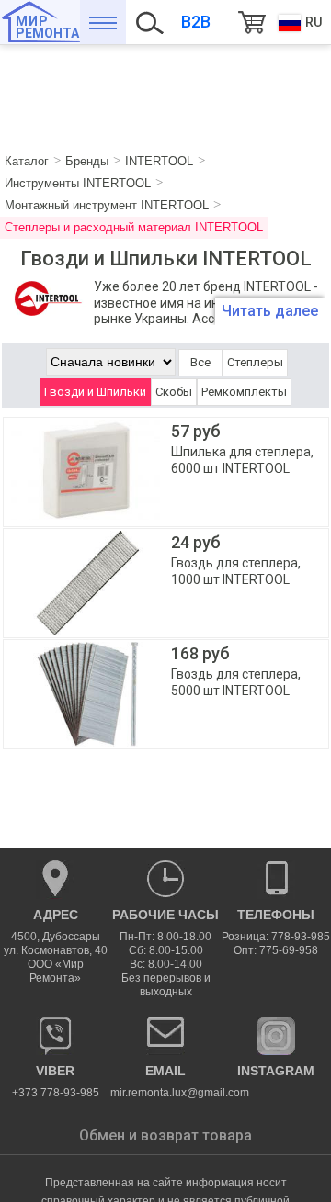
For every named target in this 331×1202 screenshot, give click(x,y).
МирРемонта (47, 27)
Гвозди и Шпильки (95, 392)
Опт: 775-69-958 (276, 950)
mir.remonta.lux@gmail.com (165, 1081)
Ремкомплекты (244, 392)
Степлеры (255, 362)
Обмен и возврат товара (165, 1135)
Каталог (103, 22)
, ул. (56, 945)
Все (200, 362)
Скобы (173, 392)
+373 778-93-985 (55, 1081)
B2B (196, 21)
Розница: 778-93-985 (276, 936)
